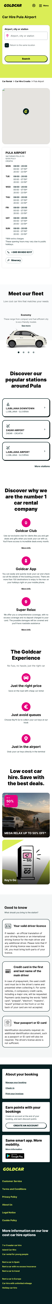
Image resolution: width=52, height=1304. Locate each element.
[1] (19, 352)
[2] (24, 352)
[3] (29, 352)
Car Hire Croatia (22, 81)
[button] (26, 112)
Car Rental (7, 81)
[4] (33, 352)
